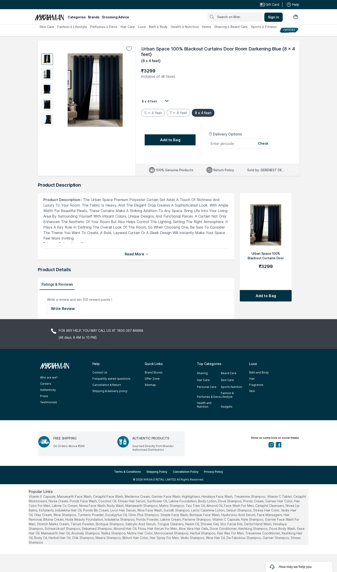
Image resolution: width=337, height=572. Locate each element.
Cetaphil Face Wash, (108, 496)
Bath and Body (259, 372)
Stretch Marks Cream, (53, 524)
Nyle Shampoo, (252, 519)
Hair (252, 378)
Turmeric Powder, (91, 515)
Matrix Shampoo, (172, 506)
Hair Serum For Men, (162, 529)
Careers (45, 383)
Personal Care (206, 387)
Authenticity (48, 390)
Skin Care (46, 27)
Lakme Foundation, (183, 501)
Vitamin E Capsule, (42, 496)
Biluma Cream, (53, 519)
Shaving (202, 373)
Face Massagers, (270, 515)
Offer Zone (152, 378)
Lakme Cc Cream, (65, 506)
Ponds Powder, (147, 519)
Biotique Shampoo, (110, 524)
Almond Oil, (214, 506)
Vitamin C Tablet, (280, 496)
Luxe (142, 27)
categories (77, 17)
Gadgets (226, 406)
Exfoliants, (46, 510)
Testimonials (48, 402)
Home (206, 27)
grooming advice (115, 17)
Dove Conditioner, (224, 529)
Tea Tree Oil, (195, 506)
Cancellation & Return (106, 385)
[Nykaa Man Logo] (50, 16)
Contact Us (99, 372)
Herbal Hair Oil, (60, 538)
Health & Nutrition (185, 27)
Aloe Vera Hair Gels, (194, 529)
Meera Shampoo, (109, 538)
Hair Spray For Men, (165, 538)
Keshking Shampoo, (253, 529)
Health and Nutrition (204, 404)
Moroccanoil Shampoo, (171, 533)
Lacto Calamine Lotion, (208, 510)
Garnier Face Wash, (166, 496)
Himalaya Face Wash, (217, 496)
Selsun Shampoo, (239, 510)
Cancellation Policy (186, 471)
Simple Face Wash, (174, 515)
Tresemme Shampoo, (250, 496)
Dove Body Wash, (282, 529)
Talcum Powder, (83, 524)
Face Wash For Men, (239, 506)
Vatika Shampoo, (113, 533)
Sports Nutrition (231, 387)
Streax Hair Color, (266, 510)
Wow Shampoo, (65, 515)
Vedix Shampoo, (192, 538)
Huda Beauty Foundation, (84, 519)
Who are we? (48, 377)
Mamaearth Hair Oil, (55, 533)
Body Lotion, (207, 501)
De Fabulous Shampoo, (244, 538)
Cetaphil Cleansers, (270, 506)
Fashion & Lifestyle (72, 27)
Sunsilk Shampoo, (177, 510)
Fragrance (256, 385)
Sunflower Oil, (157, 501)
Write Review (63, 308)
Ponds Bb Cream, (96, 510)
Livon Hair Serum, (123, 510)
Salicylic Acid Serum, (140, 524)
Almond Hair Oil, (125, 529)
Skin (252, 391)
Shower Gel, (210, 524)
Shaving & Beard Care (231, 27)
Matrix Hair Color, (140, 533)
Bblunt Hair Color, (135, 538)
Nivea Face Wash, (92, 506)
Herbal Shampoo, (203, 533)
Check (263, 143)
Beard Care (228, 373)
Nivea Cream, (59, 501)
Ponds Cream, (253, 501)
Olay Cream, (43, 515)
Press (44, 396)
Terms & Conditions (127, 471)
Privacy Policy (213, 471)
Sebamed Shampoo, (97, 529)
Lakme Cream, (171, 519)
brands (93, 17)
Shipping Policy (156, 471)
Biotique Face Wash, (205, 515)
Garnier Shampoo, (276, 538)
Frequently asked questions (111, 378)
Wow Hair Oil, (216, 538)
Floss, (142, 529)
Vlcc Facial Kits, (231, 524)
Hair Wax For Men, (230, 533)
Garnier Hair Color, (279, 501)
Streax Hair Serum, (132, 501)
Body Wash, (115, 506)
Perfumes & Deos (103, 27)
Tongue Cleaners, (170, 524)
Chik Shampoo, (83, 538)
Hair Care (128, 27)
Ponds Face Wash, (83, 501)
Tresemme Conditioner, (263, 533)
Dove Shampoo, (230, 501)
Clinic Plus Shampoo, (144, 515)
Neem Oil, (192, 524)
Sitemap (150, 385)
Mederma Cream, (138, 496)
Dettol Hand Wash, (258, 524)
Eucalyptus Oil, (116, 515)
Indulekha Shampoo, (120, 519)
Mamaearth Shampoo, (141, 506)
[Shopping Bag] (295, 17)
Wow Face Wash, (150, 510)
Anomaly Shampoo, (85, 533)
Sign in (273, 17)
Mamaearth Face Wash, (74, 496)
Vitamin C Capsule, (226, 519)
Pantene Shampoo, (196, 519)
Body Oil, (41, 538)
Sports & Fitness (263, 27)
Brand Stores (154, 372)
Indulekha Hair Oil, (68, 510)
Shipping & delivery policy (109, 391)
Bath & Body (158, 27)
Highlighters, (191, 496)
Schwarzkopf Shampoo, (63, 529)
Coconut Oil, (107, 501)
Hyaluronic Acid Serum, (238, 515)
